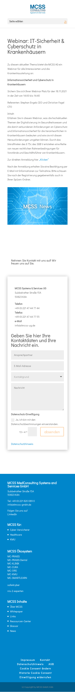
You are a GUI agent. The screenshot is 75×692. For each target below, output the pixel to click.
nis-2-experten (15, 591)
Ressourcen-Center (20, 621)
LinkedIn (12, 514)
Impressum (28, 659)
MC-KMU (12, 574)
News (13, 631)
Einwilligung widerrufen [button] (35, 677)
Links (13, 616)
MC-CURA (12, 567)
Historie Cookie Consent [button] (35, 672)
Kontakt (45, 659)
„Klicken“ (44, 159)
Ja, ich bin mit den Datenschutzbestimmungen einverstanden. (34, 422)
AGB (51, 664)
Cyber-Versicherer (20, 529)
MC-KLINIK (13, 563)
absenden (52, 431)
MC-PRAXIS (13, 556)
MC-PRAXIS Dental (17, 560)
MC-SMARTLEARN (17, 578)
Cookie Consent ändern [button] (35, 668)
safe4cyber (13, 585)
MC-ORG (12, 570)
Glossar (14, 626)
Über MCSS (16, 606)
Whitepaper (16, 611)
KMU (12, 539)
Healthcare (16, 534)
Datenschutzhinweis (22, 444)
